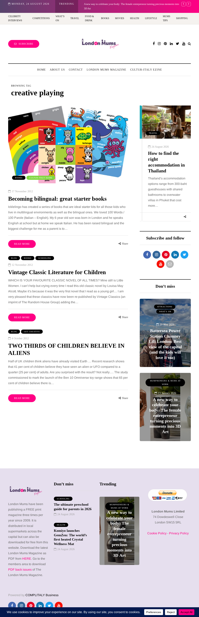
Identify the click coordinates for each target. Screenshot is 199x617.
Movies (119, 18)
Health (134, 18)
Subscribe (26, 44)
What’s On (60, 18)
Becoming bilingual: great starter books (57, 198)
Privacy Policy (179, 533)
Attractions (164, 307)
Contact (76, 69)
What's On (165, 311)
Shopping (182, 18)
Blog (14, 258)
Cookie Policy (157, 533)
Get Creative (32, 332)
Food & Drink (89, 18)
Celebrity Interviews (15, 18)
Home (41, 69)
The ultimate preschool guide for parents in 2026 (73, 507)
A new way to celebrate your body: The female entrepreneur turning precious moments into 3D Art (165, 415)
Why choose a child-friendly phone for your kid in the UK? (115, 4)
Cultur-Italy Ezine (146, 69)
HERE (26, 558)
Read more (22, 244)
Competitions (41, 18)
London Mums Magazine (106, 69)
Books (105, 18)
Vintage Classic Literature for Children (57, 272)
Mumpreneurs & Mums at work (165, 382)
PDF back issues (20, 569)
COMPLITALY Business (41, 595)
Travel (74, 18)
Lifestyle (151, 18)
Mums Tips (166, 18)
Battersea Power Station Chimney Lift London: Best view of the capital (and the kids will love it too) (165, 344)
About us (57, 69)
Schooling (44, 258)
